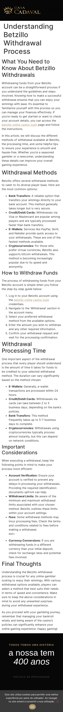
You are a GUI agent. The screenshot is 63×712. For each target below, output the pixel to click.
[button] (53, 10)
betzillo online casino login (19, 124)
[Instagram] (28, 688)
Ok (32, 706)
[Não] (57, 700)
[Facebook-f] (35, 688)
